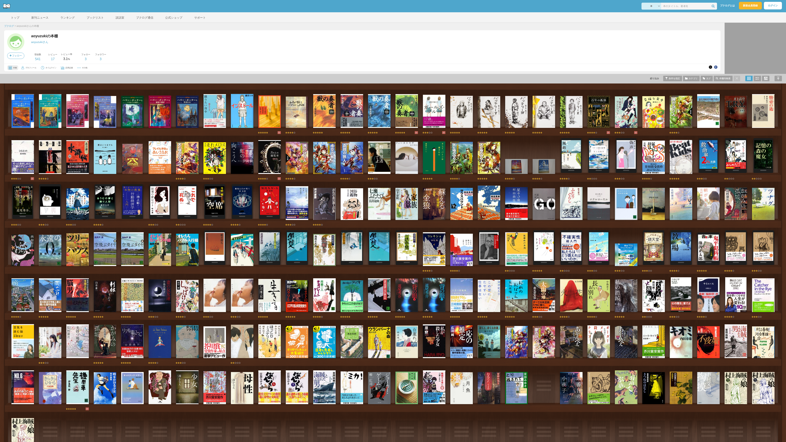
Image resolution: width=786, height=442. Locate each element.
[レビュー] (275, 133)
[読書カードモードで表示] (765, 78)
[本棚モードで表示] (749, 78)
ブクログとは (727, 5)
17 (53, 59)
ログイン (773, 5)
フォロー (16, 55)
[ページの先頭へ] (778, 78)
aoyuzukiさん (39, 42)
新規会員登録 (750, 5)
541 (38, 59)
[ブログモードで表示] (757, 78)
